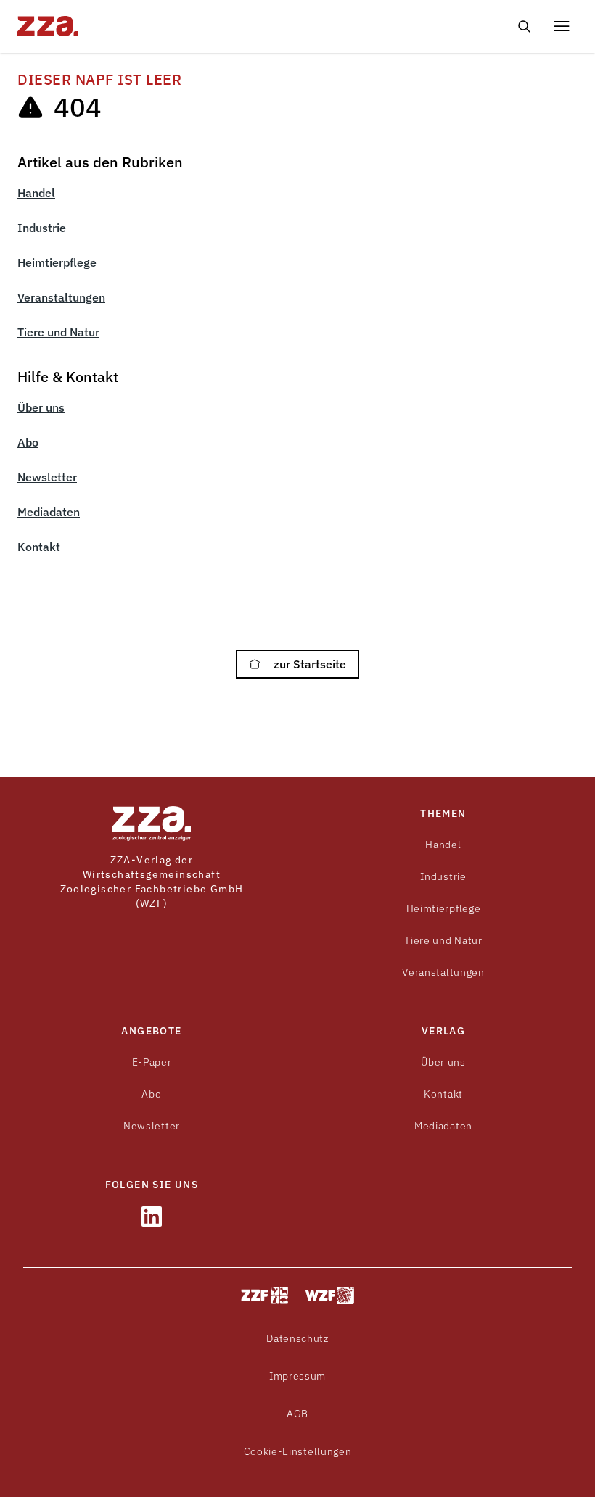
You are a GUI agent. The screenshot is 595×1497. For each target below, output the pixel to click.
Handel (36, 193)
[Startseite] (153, 26)
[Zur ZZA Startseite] (151, 823)
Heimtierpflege (57, 262)
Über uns (41, 407)
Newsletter (47, 477)
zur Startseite (308, 664)
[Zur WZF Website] (329, 1295)
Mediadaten (48, 512)
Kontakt (40, 546)
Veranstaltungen (61, 297)
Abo (27, 442)
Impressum (297, 1375)
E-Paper (152, 1062)
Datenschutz (297, 1338)
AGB (297, 1413)
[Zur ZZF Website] (265, 1295)
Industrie (41, 227)
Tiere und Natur (58, 332)
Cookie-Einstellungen (298, 1451)
